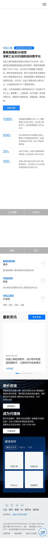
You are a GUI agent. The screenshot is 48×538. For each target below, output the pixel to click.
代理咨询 (11, 431)
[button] (8, 38)
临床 (12, 250)
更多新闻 (37, 317)
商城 (17, 509)
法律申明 (6, 533)
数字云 (28, 509)
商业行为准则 (31, 533)
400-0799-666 (19, 514)
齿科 (11, 509)
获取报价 (11, 406)
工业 (5, 509)
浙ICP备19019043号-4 (12, 526)
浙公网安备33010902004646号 (22, 529)
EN (21, 509)
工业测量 (12, 212)
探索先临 (11, 107)
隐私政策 (18, 533)
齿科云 (36, 509)
